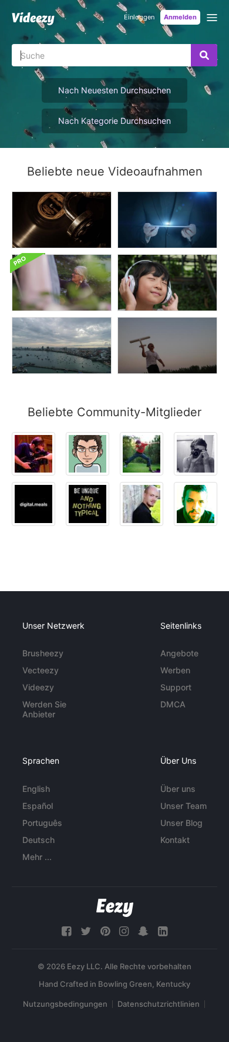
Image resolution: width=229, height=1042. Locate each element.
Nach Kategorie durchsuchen (114, 121)
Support (175, 687)
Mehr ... (37, 857)
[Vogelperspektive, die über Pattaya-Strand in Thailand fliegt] (62, 345)
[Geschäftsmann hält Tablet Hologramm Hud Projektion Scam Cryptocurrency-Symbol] (167, 219)
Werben (175, 670)
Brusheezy (42, 653)
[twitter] (85, 931)
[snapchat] (143, 931)
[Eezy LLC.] (114, 908)
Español (37, 806)
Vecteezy (40, 670)
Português (42, 823)
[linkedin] (162, 931)
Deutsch (38, 840)
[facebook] (66, 931)
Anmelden (180, 17)
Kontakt (175, 840)
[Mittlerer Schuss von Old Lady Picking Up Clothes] (62, 282)
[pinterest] (105, 931)
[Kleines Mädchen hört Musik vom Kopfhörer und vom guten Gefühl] (167, 282)
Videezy (38, 687)
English (36, 789)
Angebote (179, 653)
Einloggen (139, 17)
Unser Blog (181, 823)
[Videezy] (33, 18)
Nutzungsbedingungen (65, 1004)
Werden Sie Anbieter (44, 709)
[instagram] (124, 931)
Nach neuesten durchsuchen (114, 90)
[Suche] (204, 55)
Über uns (178, 789)
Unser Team (183, 806)
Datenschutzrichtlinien (158, 1004)
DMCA (173, 704)
